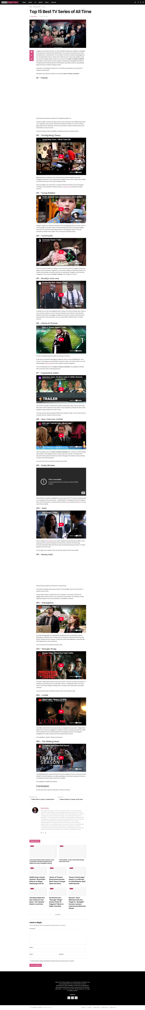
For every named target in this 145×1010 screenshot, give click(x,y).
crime (68, 502)
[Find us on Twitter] (140, 2)
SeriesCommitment (37, 1007)
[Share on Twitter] (31, 55)
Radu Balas (34, 16)
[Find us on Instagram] (143, 2)
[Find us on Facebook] (138, 2)
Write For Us (113, 1007)
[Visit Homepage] (10, 2)
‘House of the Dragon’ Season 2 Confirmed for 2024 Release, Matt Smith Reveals (77, 880)
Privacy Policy (104, 1007)
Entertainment (36, 7)
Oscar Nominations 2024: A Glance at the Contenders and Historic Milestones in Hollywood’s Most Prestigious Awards (41, 861)
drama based (49, 541)
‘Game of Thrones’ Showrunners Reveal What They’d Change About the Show (57, 880)
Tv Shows (43, 7)
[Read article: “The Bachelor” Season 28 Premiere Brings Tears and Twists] (72, 851)
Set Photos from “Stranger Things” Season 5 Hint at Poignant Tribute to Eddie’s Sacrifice (56, 902)
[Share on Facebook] (31, 52)
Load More (57, 914)
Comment (32, 928)
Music (47, 2)
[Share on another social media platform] (31, 59)
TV (35, 2)
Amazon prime (66, 187)
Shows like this (48, 363)
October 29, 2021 (43, 16)
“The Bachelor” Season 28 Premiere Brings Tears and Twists (71, 860)
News (24, 2)
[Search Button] (135, 2)
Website (61, 954)
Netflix (41, 2)
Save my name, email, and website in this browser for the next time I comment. (52, 961)
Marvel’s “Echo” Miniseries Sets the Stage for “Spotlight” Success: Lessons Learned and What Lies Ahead (77, 903)
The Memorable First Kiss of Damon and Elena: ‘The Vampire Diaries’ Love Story (37, 901)
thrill (79, 502)
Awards (53, 2)
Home (30, 7)
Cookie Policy (96, 1007)
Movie (30, 2)
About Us (83, 1007)
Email (31, 954)
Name (31, 947)
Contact (89, 1007)
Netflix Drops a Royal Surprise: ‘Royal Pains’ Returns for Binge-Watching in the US (37, 880)
